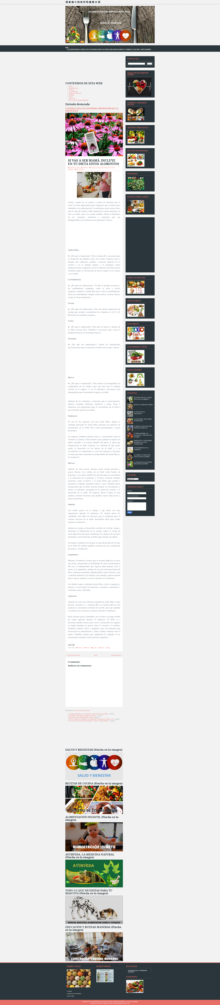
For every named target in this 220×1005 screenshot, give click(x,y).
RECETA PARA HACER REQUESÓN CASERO (81, 717)
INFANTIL (71, 95)
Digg (108, 647)
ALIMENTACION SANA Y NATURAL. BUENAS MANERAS (109, 1001)
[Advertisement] (94, 68)
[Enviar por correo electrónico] (69, 645)
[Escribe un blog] (70, 645)
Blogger (136, 1001)
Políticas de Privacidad (74, 993)
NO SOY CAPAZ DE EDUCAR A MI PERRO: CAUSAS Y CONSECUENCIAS (89, 720)
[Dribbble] (75, 2)
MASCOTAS (72, 98)
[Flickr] (90, 2)
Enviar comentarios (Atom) (82, 710)
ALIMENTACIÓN (73, 88)
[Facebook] (70, 2)
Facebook (80, 647)
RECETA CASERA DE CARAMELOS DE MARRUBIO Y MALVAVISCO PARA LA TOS (91, 719)
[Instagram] (87, 2)
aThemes (99, 1003)
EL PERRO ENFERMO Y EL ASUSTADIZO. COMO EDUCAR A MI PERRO (88, 714)
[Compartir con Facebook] (74, 645)
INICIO (71, 86)
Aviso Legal (70, 996)
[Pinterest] (99, 2)
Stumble (102, 647)
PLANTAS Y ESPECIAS (75, 93)
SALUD (71, 96)
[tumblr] (93, 2)
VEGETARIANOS (73, 91)
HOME (66, 48)
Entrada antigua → (116, 655)
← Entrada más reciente (73, 655)
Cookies (69, 991)
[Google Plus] (73, 2)
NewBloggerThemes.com (122, 1003)
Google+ (94, 647)
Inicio (95, 655)
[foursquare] (96, 2)
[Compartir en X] (72, 645)
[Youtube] (84, 2)
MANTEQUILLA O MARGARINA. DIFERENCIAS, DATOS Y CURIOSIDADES (143, 442)
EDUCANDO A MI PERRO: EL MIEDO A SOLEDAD (82, 715)
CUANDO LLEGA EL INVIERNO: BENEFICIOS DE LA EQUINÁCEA (91, 109)
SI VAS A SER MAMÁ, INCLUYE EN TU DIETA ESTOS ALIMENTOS (93, 162)
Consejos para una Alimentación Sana (101, 167)
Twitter (87, 647)
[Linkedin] (81, 2)
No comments (80, 169)
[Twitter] (67, 2)
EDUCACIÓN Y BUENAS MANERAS (79, 100)
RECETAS (71, 90)
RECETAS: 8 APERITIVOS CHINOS (143, 404)
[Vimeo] (78, 2)
